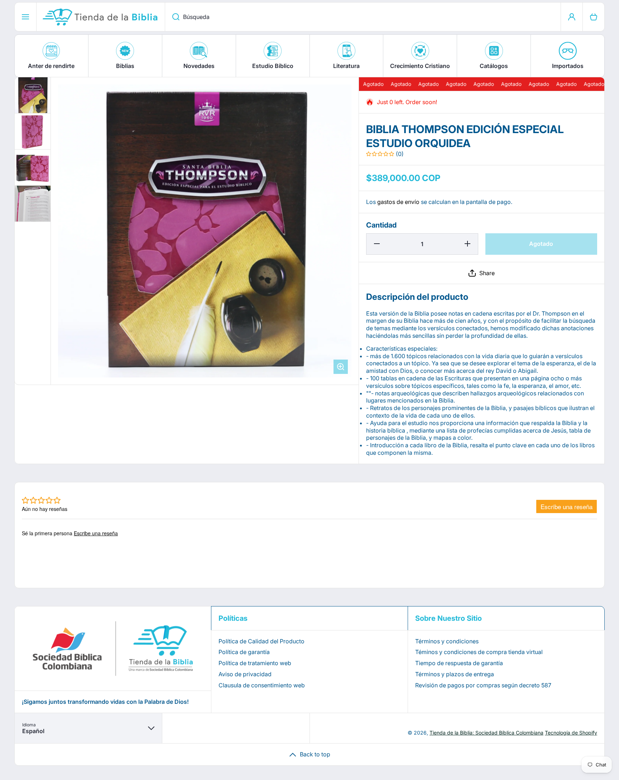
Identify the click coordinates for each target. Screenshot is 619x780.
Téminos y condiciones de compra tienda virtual (479, 651)
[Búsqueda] (172, 16)
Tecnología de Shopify (571, 733)
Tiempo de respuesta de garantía (459, 663)
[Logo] (101, 17)
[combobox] (363, 16)
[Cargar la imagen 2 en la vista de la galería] (33, 131)
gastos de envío (398, 201)
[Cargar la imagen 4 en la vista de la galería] (33, 203)
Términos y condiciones (447, 641)
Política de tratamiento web (255, 663)
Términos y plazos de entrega (454, 674)
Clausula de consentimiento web (262, 685)
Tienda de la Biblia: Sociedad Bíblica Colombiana (486, 733)
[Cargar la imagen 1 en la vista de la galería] (33, 95)
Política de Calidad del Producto (261, 641)
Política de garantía (244, 651)
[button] (481, 273)
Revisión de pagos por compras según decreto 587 (483, 685)
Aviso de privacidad (245, 674)
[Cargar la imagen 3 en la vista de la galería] (33, 167)
